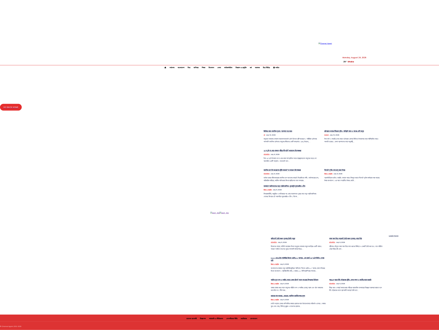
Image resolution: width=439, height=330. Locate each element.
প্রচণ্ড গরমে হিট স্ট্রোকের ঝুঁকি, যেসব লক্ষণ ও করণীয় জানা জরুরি (350, 279)
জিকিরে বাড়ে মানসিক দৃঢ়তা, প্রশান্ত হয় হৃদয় (278, 131)
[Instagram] (422, 326)
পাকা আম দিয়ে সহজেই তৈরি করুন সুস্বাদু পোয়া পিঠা (345, 238)
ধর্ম (264, 135)
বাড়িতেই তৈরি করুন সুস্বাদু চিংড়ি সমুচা (283, 238)
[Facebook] (435, 60)
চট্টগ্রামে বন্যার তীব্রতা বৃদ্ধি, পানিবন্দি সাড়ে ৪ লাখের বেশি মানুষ (344, 131)
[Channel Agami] (329, 52)
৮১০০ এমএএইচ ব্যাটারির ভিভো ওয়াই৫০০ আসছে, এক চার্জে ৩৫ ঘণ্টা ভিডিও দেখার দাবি (297, 259)
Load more (393, 236)
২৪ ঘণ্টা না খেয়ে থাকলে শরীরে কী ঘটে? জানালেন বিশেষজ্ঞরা (282, 150)
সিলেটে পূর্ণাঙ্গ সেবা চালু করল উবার (334, 170)
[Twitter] (435, 63)
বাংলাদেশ (326, 135)
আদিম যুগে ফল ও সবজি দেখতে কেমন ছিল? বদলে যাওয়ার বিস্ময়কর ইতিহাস (294, 279)
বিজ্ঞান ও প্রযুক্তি (328, 174)
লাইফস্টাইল (267, 154)
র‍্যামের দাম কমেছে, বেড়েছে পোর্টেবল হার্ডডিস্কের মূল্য (288, 295)
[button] (427, 62)
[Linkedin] (427, 326)
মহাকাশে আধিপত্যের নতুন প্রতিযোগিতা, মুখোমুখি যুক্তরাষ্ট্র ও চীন (284, 186)
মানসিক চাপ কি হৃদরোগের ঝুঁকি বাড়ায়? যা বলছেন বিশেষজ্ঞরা (282, 170)
